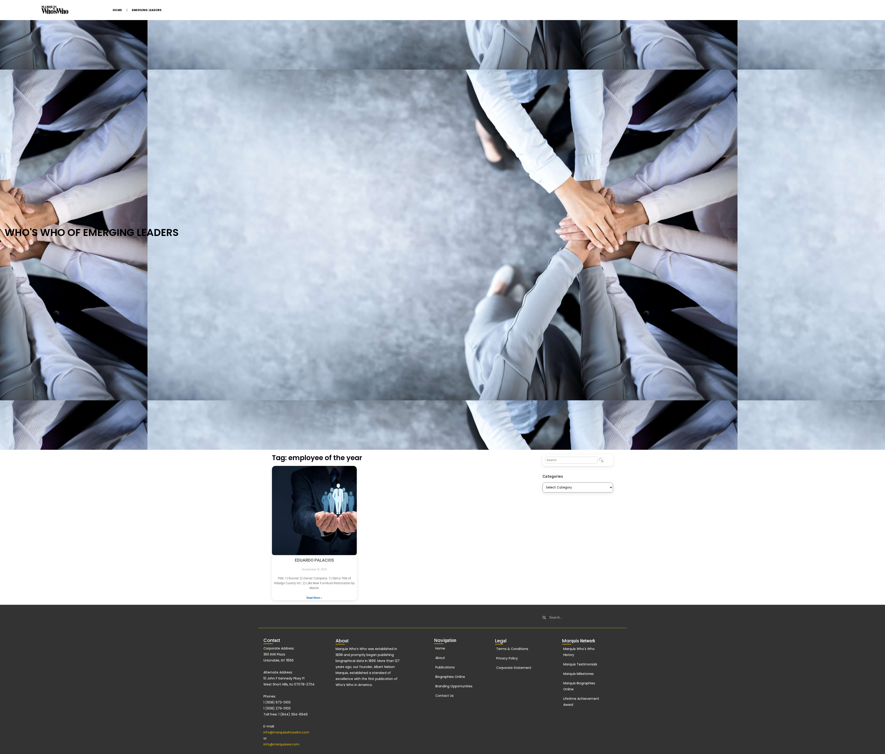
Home (117, 10)
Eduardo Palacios (314, 560)
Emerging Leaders (147, 10)
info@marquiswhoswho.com (286, 732)
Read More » (314, 597)
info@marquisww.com (281, 744)
